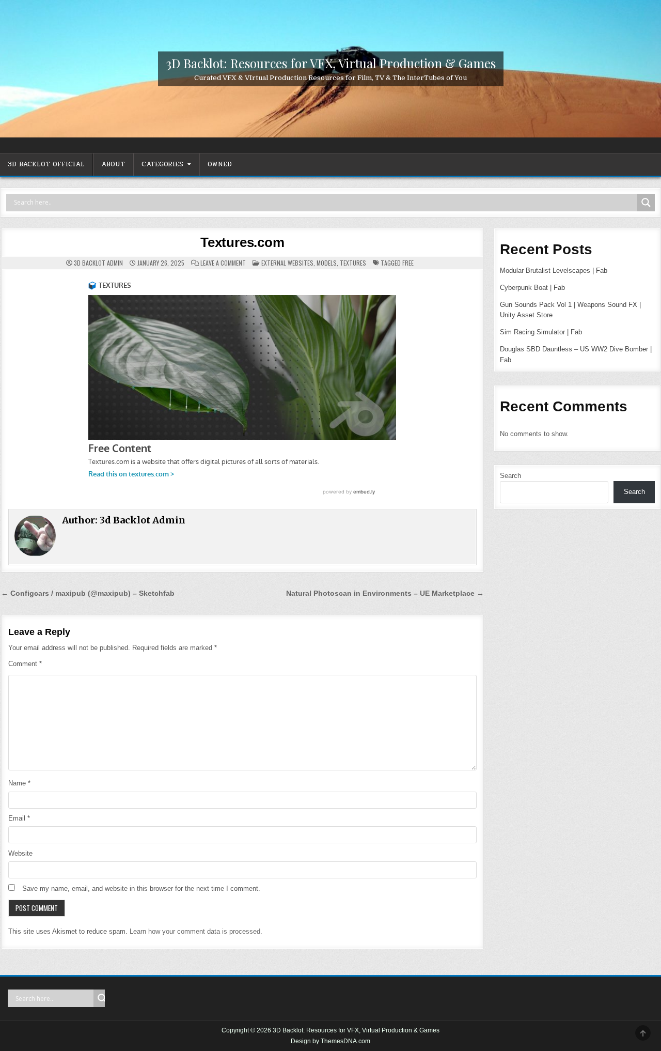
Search (510, 476)
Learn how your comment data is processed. (196, 931)
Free (408, 262)
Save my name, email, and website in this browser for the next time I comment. (141, 888)
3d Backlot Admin (98, 263)
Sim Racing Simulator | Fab (541, 332)
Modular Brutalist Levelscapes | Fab (553, 270)
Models (327, 262)
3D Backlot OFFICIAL (46, 164)
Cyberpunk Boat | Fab (532, 287)
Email (19, 818)
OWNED (220, 164)
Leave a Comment (223, 263)
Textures (353, 262)
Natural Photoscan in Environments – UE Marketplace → (385, 593)
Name (19, 783)
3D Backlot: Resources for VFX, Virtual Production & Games (331, 62)
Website (20, 853)
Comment (25, 664)
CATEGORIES (162, 164)
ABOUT (113, 164)
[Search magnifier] (646, 202)
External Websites (287, 262)
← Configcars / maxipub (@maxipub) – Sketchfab (88, 593)
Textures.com (242, 242)
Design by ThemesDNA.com (330, 1041)
